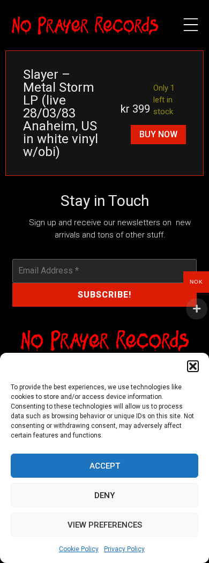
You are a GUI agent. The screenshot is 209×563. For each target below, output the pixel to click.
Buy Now (158, 134)
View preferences (105, 525)
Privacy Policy (124, 549)
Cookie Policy (79, 549)
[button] (193, 366)
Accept (104, 466)
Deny (104, 495)
